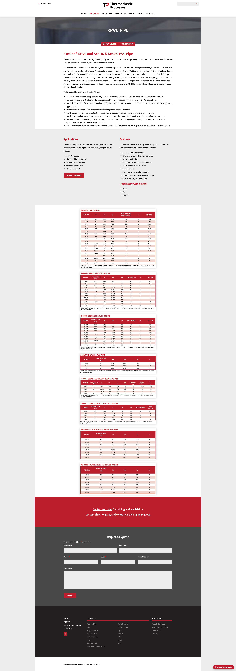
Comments (68, 568)
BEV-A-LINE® (92, 633)
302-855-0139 (46, 3)
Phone (67, 557)
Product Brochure (74, 175)
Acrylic (120, 633)
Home (84, 13)
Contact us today (102, 509)
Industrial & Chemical (160, 627)
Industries (107, 13)
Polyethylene (123, 624)
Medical (155, 633)
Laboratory (156, 630)
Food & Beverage (158, 624)
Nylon (120, 630)
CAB (119, 637)
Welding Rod (92, 643)
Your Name (68, 545)
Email (103, 557)
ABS (119, 643)
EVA (88, 627)
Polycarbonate (92, 637)
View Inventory (127, 44)
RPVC (120, 640)
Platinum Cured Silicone (96, 646)
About (140, 13)
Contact (150, 13)
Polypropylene (92, 630)
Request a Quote (109, 44)
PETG (89, 640)
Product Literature (125, 13)
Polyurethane (123, 627)
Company (123, 545)
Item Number (143, 557)
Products (94, 13)
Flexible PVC (91, 624)
